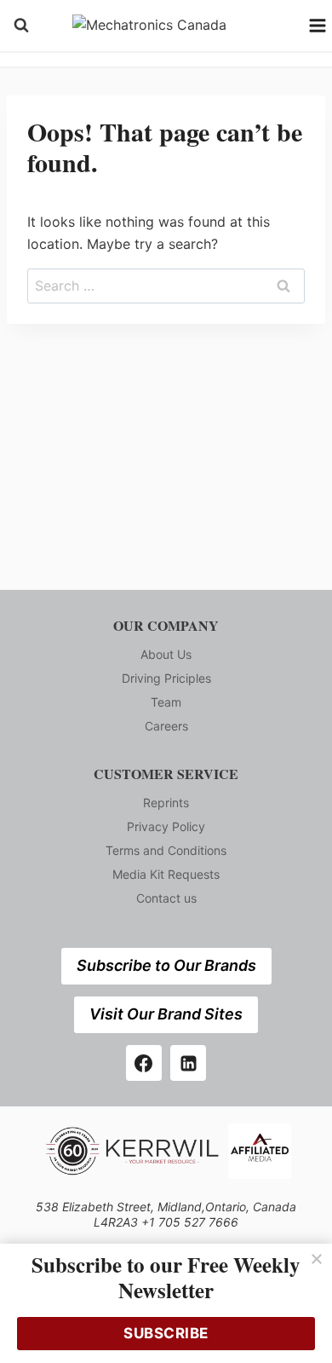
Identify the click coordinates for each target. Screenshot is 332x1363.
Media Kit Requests (166, 874)
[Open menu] (318, 25)
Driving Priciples (166, 678)
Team (166, 702)
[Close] (317, 1259)
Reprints (166, 802)
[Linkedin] (188, 1063)
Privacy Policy (166, 826)
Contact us (166, 898)
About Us (166, 654)
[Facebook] (144, 1063)
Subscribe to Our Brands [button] (166, 965)
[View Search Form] (21, 25)
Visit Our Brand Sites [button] (166, 1014)
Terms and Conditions (166, 850)
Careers (166, 726)
